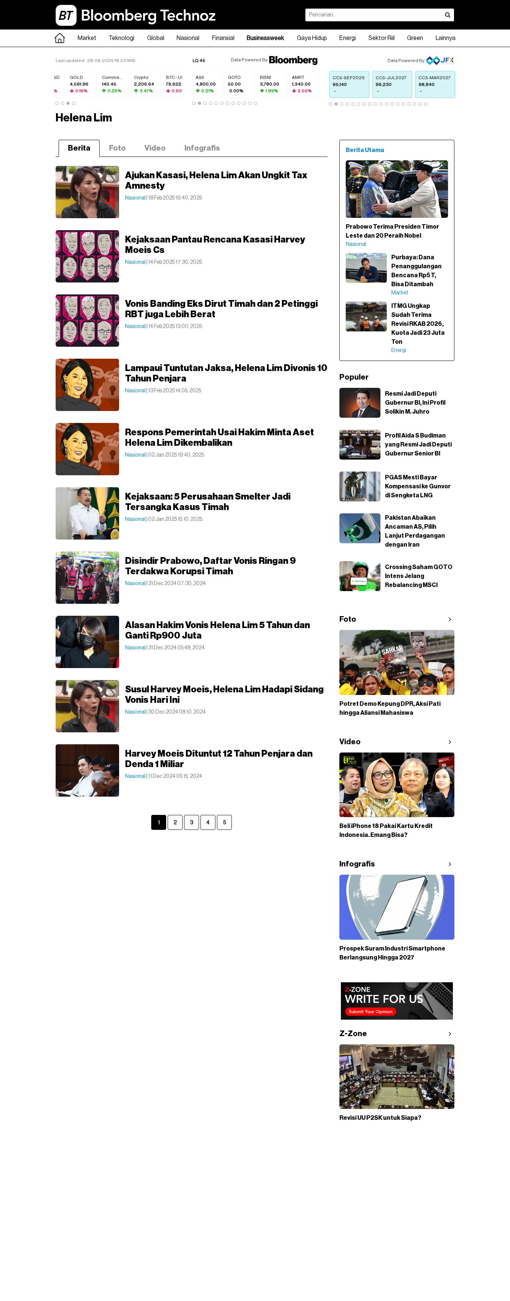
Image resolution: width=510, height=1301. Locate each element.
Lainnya (445, 38)
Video (155, 148)
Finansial (223, 38)
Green (415, 38)
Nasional (188, 38)
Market (87, 38)
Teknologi (121, 38)
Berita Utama (365, 150)
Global (155, 38)
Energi (347, 38)
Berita (79, 148)
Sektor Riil (381, 38)
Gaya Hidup (312, 38)
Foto (117, 148)
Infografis (202, 148)
